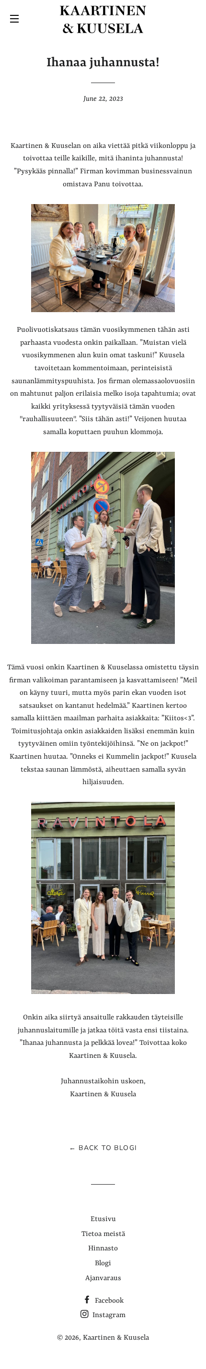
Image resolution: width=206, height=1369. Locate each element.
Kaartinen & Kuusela (116, 1338)
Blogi (103, 1264)
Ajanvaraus (103, 1278)
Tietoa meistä (103, 1234)
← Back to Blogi (103, 1147)
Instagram (108, 1315)
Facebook (108, 1301)
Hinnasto (103, 1249)
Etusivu (103, 1219)
